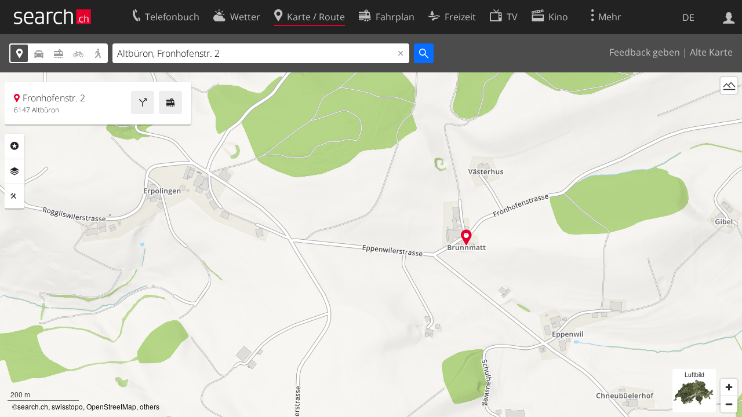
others (149, 406)
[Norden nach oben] (729, 106)
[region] (371, 244)
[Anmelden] (729, 17)
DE (688, 17)
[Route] (142, 102)
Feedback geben (644, 52)
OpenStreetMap (111, 406)
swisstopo (67, 406)
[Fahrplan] (170, 102)
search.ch (32, 406)
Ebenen (14, 171)
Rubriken (14, 146)
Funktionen (14, 196)
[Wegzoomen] (729, 404)
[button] (466, 237)
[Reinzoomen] (729, 387)
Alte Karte (711, 52)
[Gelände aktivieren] (729, 85)
